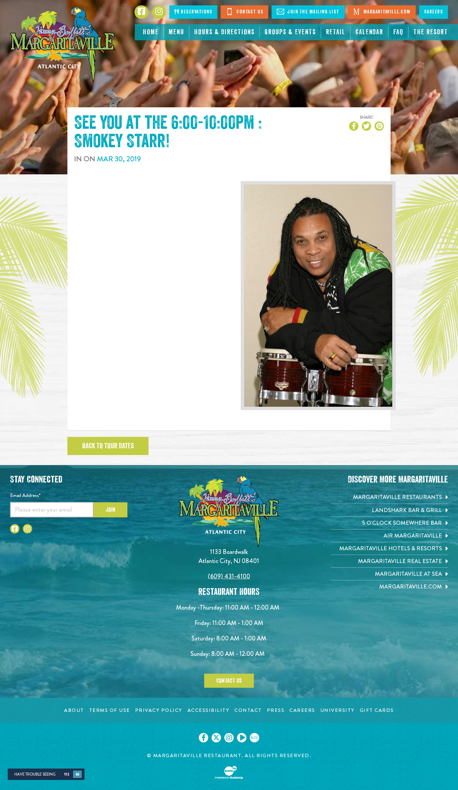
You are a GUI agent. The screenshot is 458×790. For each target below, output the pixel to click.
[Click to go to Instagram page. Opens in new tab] (27, 528)
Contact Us (249, 11)
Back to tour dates (108, 446)
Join (110, 510)
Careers (433, 11)
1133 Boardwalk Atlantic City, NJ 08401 (228, 556)
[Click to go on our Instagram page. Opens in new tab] (229, 737)
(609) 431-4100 (229, 576)
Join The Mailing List (312, 11)
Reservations (196, 11)
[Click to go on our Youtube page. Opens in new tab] (241, 737)
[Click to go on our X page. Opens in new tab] (216, 737)
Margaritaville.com (386, 11)
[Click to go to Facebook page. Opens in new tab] (14, 528)
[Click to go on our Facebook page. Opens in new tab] (203, 737)
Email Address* (25, 495)
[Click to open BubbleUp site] (229, 772)
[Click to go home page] (62, 45)
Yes (66, 774)
